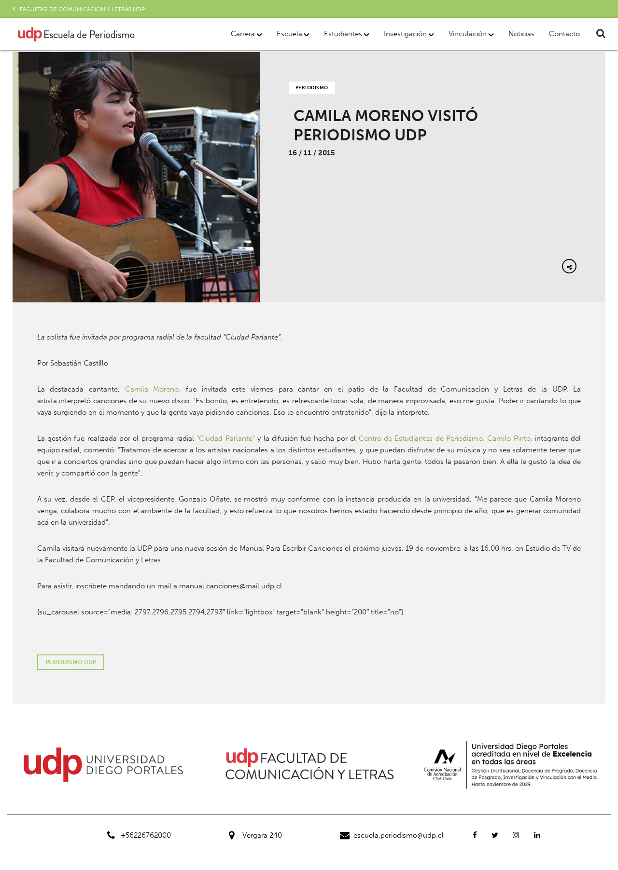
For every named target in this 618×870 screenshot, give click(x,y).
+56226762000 (146, 835)
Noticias (521, 33)
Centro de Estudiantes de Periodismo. (422, 438)
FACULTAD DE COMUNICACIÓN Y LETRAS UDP (82, 9)
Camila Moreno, (153, 389)
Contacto (564, 33)
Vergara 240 (262, 835)
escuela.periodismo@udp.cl (398, 835)
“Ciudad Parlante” (225, 438)
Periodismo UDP (70, 662)
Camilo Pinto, (509, 438)
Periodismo (311, 88)
